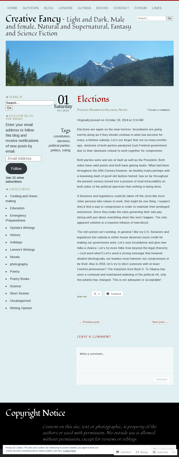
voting (66, 150)
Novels (15, 257)
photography (19, 264)
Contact (121, 8)
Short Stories (19, 293)
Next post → (160, 322)
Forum (140, 8)
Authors (31, 8)
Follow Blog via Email (20, 117)
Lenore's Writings (22, 249)
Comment (161, 379)
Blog (48, 8)
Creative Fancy (33, 19)
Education (111, 109)
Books (102, 8)
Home (12, 8)
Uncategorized (20, 301)
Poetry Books (19, 279)
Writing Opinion (21, 308)
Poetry (15, 271)
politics (55, 150)
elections (63, 141)
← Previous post (89, 322)
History (123, 109)
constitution (62, 136)
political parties (59, 145)
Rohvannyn (96, 109)
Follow (16, 168)
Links (157, 8)
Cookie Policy (69, 451)
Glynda (84, 8)
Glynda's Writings (22, 228)
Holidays (16, 242)
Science (15, 286)
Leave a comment (160, 109)
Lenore (66, 8)
